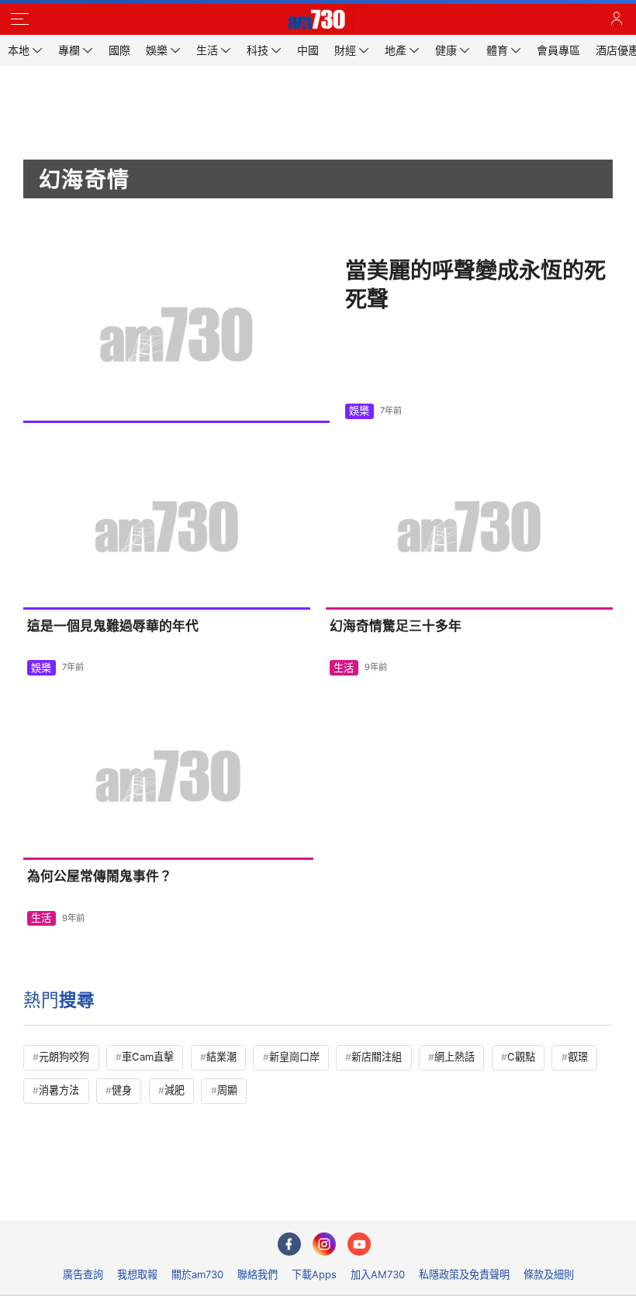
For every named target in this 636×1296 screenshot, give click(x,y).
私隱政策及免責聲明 (464, 1274)
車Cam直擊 (148, 1056)
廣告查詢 (83, 1274)
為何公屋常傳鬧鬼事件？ (99, 876)
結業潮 (221, 1056)
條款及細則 (549, 1274)
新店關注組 (376, 1056)
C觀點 (521, 1056)
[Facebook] (289, 1244)
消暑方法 (59, 1090)
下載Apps (314, 1274)
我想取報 (137, 1274)
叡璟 (578, 1056)
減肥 (174, 1090)
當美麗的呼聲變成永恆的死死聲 (475, 285)
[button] (19, 19)
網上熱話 (454, 1056)
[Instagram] (324, 1244)
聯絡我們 (257, 1274)
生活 (344, 668)
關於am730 (197, 1274)
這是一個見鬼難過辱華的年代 (113, 626)
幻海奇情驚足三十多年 (395, 626)
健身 (122, 1090)
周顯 (227, 1090)
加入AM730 (378, 1274)
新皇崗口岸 (294, 1056)
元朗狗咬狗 (64, 1056)
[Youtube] (359, 1244)
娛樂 (359, 410)
